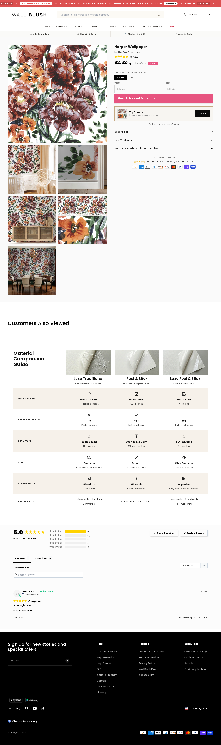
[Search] (158, 14)
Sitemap (102, 692)
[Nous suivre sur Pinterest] (26, 708)
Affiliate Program (107, 674)
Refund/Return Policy (151, 651)
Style (78, 26)
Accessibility (146, 674)
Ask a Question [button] (165, 532)
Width (117, 82)
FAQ (99, 669)
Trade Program (152, 26)
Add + (202, 113)
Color (93, 26)
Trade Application (195, 669)
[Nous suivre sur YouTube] (35, 708)
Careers (101, 680)
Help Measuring (106, 657)
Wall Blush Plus (147, 669)
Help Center (104, 663)
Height (168, 82)
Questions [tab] (41, 558)
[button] (200, 617)
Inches (120, 77)
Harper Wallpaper (23, 610)
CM (131, 77)
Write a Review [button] (195, 532)
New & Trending (56, 26)
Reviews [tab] (20, 558)
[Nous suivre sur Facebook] (10, 708)
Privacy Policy (147, 663)
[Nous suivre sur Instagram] (18, 708)
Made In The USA (194, 657)
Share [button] (20, 617)
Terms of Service (149, 657)
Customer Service (107, 651)
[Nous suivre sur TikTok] (43, 708)
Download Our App (195, 651)
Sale (173, 26)
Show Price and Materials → (138, 98)
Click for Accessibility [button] (24, 721)
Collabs (110, 26)
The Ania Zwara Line (129, 52)
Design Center (105, 686)
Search (188, 663)
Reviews (128, 26)
